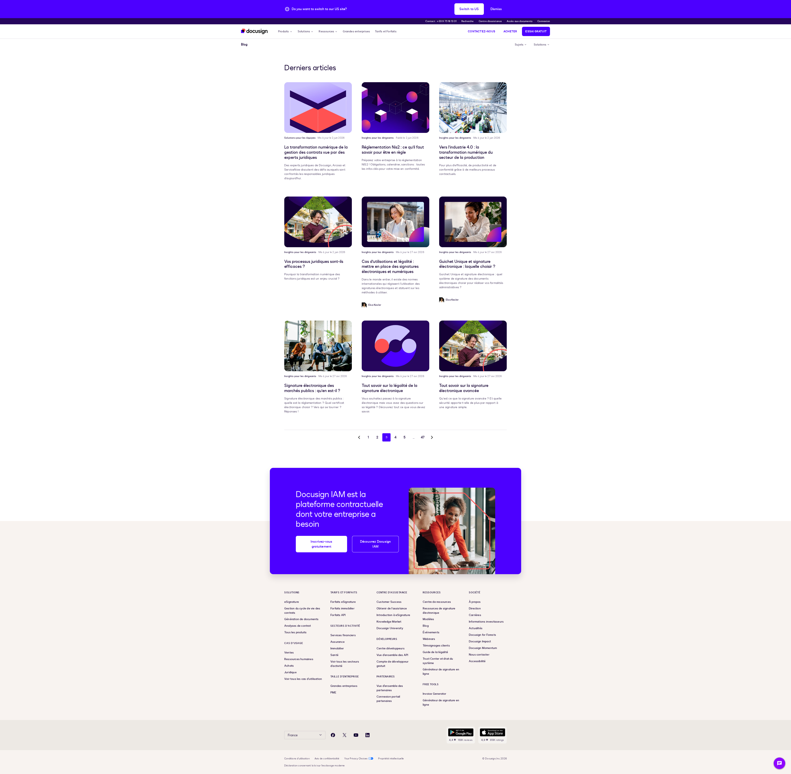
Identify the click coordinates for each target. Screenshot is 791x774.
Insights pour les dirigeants (378, 137)
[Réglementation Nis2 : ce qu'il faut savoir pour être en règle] (395, 107)
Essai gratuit (536, 31)
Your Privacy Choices (355, 758)
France (293, 735)
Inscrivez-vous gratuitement (321, 544)
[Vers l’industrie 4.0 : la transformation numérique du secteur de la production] (473, 107)
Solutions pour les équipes (300, 137)
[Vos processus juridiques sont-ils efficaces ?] (318, 222)
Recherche (467, 21)
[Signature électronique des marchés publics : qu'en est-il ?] (318, 346)
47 (423, 437)
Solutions (304, 31)
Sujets (519, 45)
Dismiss (496, 9)
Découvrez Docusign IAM (375, 544)
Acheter (510, 31)
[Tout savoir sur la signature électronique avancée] (473, 346)
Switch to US (469, 9)
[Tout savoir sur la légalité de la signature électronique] (395, 346)
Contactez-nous (481, 31)
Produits (283, 31)
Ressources (326, 31)
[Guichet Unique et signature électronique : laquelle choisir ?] (473, 222)
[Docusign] (254, 31)
